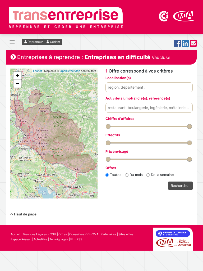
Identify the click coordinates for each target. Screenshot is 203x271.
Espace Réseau (21, 239)
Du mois (136, 175)
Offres (62, 234)
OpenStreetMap (70, 71)
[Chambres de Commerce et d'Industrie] (164, 15)
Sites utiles (125, 234)
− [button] (17, 83)
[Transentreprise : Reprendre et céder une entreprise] (66, 17)
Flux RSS (76, 239)
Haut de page (24, 214)
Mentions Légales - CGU (39, 234)
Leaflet (37, 71)
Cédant (54, 42)
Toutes (115, 175)
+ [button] (17, 75)
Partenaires (108, 234)
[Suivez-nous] (177, 44)
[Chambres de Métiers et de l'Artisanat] (183, 15)
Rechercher (180, 185)
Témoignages (58, 239)
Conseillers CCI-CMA (83, 234)
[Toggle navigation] (12, 42)
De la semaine (162, 175)
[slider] (108, 126)
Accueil (15, 234)
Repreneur (35, 42)
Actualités (40, 239)
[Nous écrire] (193, 44)
